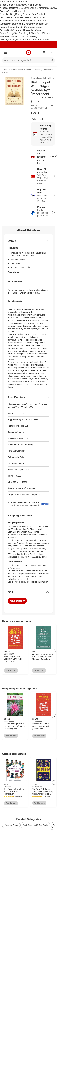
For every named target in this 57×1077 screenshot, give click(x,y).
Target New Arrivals (9, 1)
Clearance (18, 30)
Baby (12, 14)
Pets (11, 17)
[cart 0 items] (51, 53)
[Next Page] (54, 650)
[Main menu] (6, 53)
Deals (10, 30)
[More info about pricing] (52, 104)
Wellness (24, 17)
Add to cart (37, 119)
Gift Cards (10, 27)
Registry (12, 39)
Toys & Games (15, 20)
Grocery (11, 11)
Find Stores (43, 39)
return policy (20, 582)
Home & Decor (19, 8)
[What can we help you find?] (28, 60)
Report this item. (45, 504)
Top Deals (19, 33)
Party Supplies (37, 23)
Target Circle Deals (33, 33)
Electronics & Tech (31, 20)
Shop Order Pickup (12, 36)
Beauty (18, 14)
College (11, 4)
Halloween (20, 4)
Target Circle (31, 39)
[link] (42, 97)
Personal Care (29, 14)
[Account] (44, 53)
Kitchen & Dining (35, 8)
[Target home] (28, 52)
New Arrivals (29, 30)
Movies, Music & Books (18, 23)
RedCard (20, 39)
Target (5, 69)
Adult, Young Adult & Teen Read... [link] (35, 825)
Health (17, 17)
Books (37, 69)
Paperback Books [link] (11, 825)
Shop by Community (25, 27)
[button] (42, 97)
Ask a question (17, 600)
